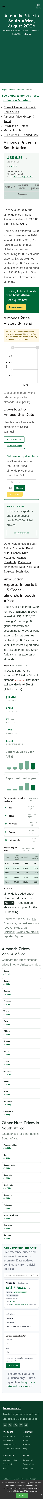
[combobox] (21, 1275)
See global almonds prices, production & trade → (20, 98)
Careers (26, 1440)
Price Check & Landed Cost (21, 135)
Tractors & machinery (11, 1448)
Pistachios (24, 562)
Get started (7, 1464)
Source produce (9, 1444)
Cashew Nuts (19, 553)
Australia (13, 824)
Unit (7, 1348)
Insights (4, 90)
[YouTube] (26, 1425)
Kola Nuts (33, 566)
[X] (10, 1425)
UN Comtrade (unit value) (23, 177)
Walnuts (21, 557)
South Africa (16, 34)
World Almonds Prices (21, 31)
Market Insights (13, 130)
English (16, 1479)
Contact (26, 1444)
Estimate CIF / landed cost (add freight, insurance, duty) (20, 1360)
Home (7, 31)
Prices (34, 31)
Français (24, 1479)
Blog (25, 1448)
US (10, 807)
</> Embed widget (14, 446)
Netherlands (14, 840)
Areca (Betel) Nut (17, 571)
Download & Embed (16, 125)
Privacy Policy (28, 1460)
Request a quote (16, 307)
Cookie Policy (28, 1468)
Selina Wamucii (12, 1408)
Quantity (9, 1339)
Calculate (13, 1365)
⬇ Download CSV (14, 439)
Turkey (12, 832)
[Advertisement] (21, 58)
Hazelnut (9, 557)
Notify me (15, 494)
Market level (10, 1323)
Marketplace (8, 1440)
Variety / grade (11, 1314)
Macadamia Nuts (14, 566)
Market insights (9, 1436)
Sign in (5, 1468)
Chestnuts (10, 562)
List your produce (21, 533)
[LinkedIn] (5, 1425)
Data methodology (10, 1460)
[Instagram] (21, 1425)
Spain (11, 815)
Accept (22, 1495)
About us (27, 1436)
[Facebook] (15, 1425)
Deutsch (33, 1479)
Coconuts (18, 548)
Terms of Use (28, 1464)
